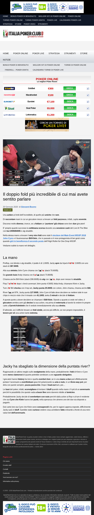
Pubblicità (6, 473)
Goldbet (31, 88)
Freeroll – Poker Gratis (16, 70)
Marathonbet (31, 95)
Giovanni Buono (28, 207)
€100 (50, 95)
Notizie (7, 60)
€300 (50, 88)
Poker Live (52, 20)
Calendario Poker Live (70, 20)
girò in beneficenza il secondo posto (27, 241)
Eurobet (31, 101)
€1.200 (50, 114)
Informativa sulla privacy (11, 481)
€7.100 (50, 101)
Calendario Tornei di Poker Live (48, 70)
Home (5, 16)
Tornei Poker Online (13, 20)
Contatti (5, 469)
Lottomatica (31, 115)
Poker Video (29, 24)
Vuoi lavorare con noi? (10, 477)
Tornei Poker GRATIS (35, 20)
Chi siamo (6, 461)
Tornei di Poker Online (75, 65)
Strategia (7, 24)
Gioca (69, 88)
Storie (18, 24)
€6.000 (50, 108)
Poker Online (74, 16)
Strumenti (43, 24)
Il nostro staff (7, 465)
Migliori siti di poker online (52, 16)
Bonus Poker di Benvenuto (23, 16)
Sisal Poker (31, 108)
